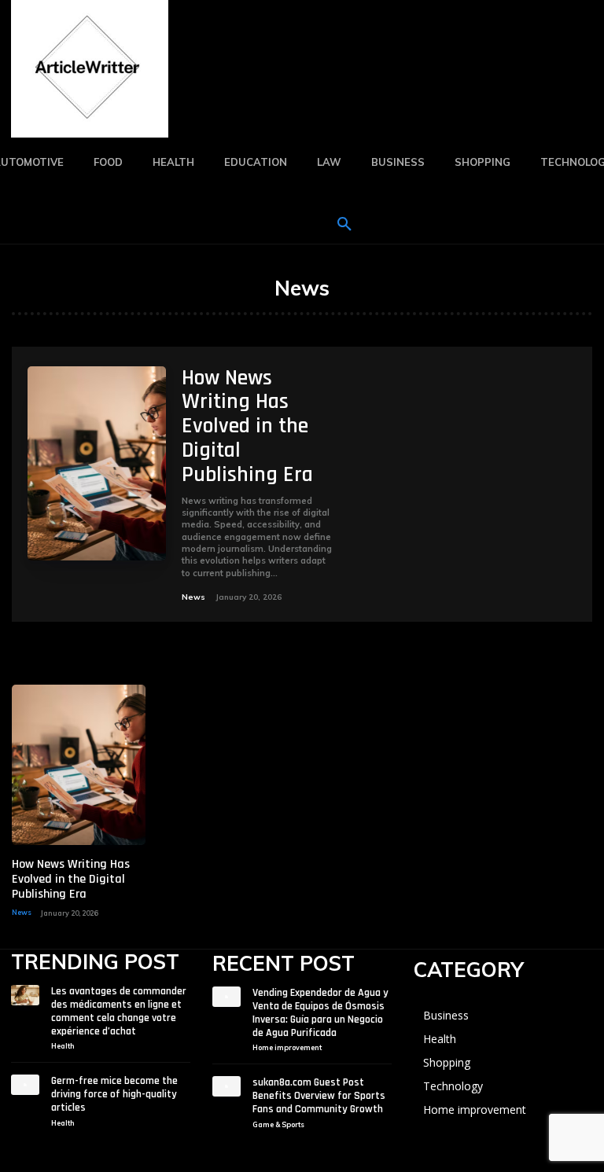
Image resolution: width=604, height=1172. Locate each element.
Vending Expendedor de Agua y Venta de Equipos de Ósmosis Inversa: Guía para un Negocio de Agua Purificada (320, 1012)
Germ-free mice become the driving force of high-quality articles (114, 1094)
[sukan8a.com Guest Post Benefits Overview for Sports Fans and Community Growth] (226, 1086)
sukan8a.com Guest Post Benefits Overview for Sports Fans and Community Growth (318, 1095)
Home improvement (287, 1047)
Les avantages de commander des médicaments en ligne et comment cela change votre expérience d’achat (118, 1011)
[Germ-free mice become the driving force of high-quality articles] (25, 1085)
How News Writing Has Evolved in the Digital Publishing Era (247, 426)
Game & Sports (278, 1124)
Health (63, 1046)
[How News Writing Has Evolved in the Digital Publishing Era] (97, 463)
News (193, 597)
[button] (344, 225)
